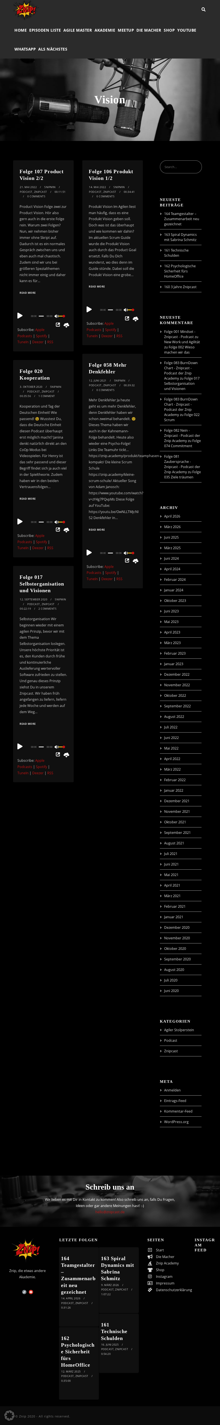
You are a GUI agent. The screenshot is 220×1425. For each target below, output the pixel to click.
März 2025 (172, 548)
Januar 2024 (173, 590)
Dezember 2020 (176, 927)
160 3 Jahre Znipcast (180, 286)
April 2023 (172, 632)
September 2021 (177, 832)
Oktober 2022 (175, 695)
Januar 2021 (173, 917)
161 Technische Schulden (114, 1331)
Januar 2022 (173, 790)
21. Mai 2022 (28, 187)
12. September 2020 (33, 599)
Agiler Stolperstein (179, 1030)
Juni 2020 (171, 990)
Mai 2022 (171, 748)
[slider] (62, 319)
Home (20, 30)
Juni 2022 (171, 737)
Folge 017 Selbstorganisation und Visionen (42, 583)
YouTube (186, 30)
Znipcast (40, 192)
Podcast (26, 192)
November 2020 (177, 938)
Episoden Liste (45, 30)
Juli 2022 (170, 727)
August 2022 (174, 716)
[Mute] (57, 316)
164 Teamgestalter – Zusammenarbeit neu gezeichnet (181, 218)
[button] (9, 1415)
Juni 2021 (171, 864)
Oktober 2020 (175, 948)
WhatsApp (25, 49)
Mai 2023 (171, 621)
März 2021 (172, 895)
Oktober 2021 (175, 822)
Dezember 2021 (176, 801)
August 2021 (174, 843)
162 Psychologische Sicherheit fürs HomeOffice (180, 271)
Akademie (105, 30)
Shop (169, 30)
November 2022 (177, 685)
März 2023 (172, 642)
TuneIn (23, 342)
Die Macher (148, 30)
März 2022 (172, 769)
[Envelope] (31, 1292)
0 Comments (36, 196)
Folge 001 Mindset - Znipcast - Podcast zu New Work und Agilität (182, 336)
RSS (50, 342)
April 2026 (172, 516)
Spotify (41, 336)
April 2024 (172, 569)
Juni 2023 (171, 611)
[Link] (24, 1292)
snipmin (50, 187)
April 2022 (172, 758)
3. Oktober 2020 (31, 387)
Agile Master (77, 30)
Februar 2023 (175, 653)
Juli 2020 (170, 980)
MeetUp (126, 30)
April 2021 (172, 885)
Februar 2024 (175, 579)
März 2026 (172, 526)
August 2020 (174, 969)
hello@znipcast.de (110, 1212)
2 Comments (47, 608)
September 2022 (177, 706)
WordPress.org (176, 1121)
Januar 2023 (173, 663)
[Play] (20, 315)
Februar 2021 (175, 906)
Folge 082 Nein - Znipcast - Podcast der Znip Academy (182, 435)
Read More (28, 293)
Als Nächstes (52, 49)
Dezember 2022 (176, 674)
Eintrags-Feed (175, 1100)
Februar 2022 (175, 779)
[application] (43, 316)
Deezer (38, 342)
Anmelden (172, 1090)
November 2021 (177, 811)
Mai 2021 (171, 874)
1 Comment (46, 396)
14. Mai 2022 (97, 187)
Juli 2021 (170, 853)
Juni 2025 (171, 537)
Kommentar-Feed (178, 1111)
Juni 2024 (171, 558)
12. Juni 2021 (98, 380)
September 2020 (177, 959)
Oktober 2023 (175, 600)
